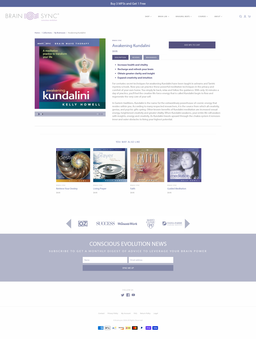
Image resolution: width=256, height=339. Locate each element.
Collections (47, 32)
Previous (68, 223)
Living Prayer (99, 188)
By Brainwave (59, 32)
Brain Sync (61, 185)
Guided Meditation (176, 188)
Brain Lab (162, 16)
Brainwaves (151, 57)
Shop (147, 16)
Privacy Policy (113, 313)
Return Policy (145, 313)
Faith (132, 188)
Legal (156, 313)
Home (37, 32)
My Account (126, 313)
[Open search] (240, 16)
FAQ (135, 313)
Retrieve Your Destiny (66, 188)
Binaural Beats (183, 16)
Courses (202, 16)
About (217, 16)
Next (187, 223)
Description (120, 57)
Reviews (135, 57)
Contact (101, 313)
